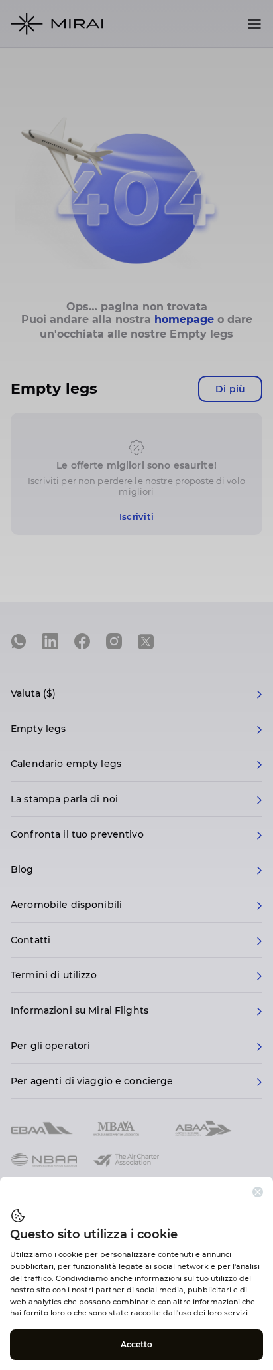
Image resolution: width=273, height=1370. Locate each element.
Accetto (137, 1344)
